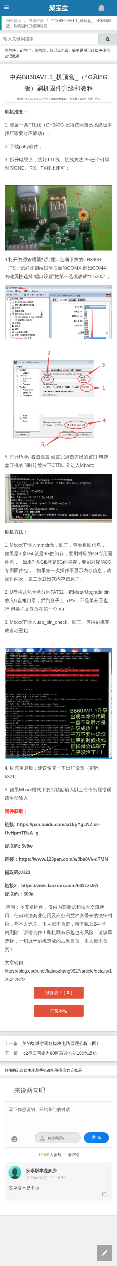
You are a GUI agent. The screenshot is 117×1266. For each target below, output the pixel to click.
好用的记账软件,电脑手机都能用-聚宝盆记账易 (43, 1070)
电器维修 (36, 20)
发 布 (96, 1137)
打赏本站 (58, 1010)
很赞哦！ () (58, 992)
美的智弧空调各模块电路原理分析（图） (61, 1043)
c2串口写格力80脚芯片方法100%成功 (59, 1053)
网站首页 (13, 20)
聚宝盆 (58, 7)
